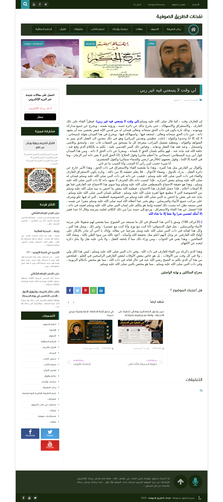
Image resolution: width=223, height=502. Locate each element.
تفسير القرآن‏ (50, 370)
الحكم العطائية (44, 29)
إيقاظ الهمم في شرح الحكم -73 (173, 66)
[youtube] (29, 497)
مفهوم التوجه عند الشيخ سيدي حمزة (111, 66)
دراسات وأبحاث (120, 29)
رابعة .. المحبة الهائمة (46, 231)
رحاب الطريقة (174, 29)
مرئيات (52, 410)
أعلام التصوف (49, 324)
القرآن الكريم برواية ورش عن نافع (40, 145)
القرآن (63, 29)
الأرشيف (195, 4)
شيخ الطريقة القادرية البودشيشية (39, 393)
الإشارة (52, 330)
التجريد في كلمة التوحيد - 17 (42, 252)
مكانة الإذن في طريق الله (50, 66)
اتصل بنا (137, 4)
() (117, 121)
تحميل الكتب (49, 359)
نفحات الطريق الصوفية (179, 16)
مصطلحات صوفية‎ (47, 416)
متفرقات (78, 29)
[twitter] (35, 497)
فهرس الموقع (178, 4)
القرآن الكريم (49, 347)
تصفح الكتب (97, 29)
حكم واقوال (50, 376)
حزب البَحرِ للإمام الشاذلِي (45, 213)
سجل (40, 116)
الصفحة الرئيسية (191, 99)
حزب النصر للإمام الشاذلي (45, 273)
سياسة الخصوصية (156, 4)
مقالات (139, 29)
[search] (25, 4)
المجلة (52, 353)
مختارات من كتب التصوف (43, 404)
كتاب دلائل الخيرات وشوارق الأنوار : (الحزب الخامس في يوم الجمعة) (40, 294)
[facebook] (23, 497)
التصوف (155, 29)
